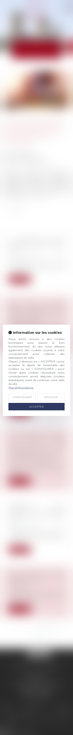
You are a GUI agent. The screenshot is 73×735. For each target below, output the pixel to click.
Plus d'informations (21, 387)
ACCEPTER (36, 406)
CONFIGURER (22, 397)
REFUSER (51, 397)
